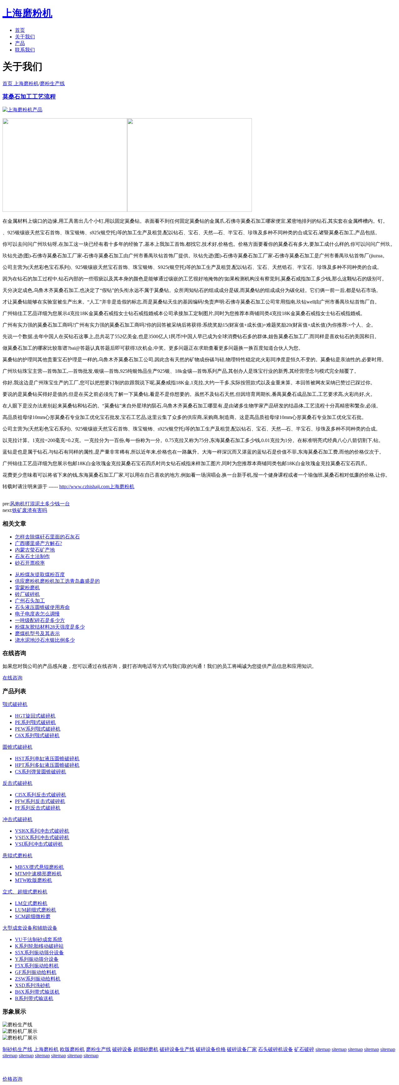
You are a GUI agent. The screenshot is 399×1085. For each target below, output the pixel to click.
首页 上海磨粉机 (20, 83)
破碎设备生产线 (177, 1049)
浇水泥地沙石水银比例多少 (45, 640)
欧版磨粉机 (72, 1049)
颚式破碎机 (14, 704)
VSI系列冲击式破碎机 (39, 844)
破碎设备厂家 (242, 1049)
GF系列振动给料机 (35, 972)
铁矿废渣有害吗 (29, 510)
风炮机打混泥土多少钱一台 (40, 503)
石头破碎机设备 (275, 1049)
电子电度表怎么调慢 (37, 613)
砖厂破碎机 (27, 594)
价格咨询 (12, 1079)
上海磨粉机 (46, 1049)
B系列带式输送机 (34, 998)
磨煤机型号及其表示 (37, 633)
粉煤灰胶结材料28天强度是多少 (50, 627)
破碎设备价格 (211, 1049)
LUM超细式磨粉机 (35, 909)
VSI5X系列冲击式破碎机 (42, 837)
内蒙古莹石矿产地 (35, 549)
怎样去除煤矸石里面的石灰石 (47, 536)
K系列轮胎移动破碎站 (39, 946)
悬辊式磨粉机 (17, 855)
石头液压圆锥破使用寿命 (42, 607)
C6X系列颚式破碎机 (37, 735)
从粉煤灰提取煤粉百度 (40, 574)
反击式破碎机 (17, 783)
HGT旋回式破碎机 (35, 715)
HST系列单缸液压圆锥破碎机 (47, 758)
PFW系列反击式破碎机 (40, 801)
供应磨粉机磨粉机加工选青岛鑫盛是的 (57, 581)
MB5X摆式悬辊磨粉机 (39, 867)
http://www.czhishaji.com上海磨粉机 (96, 486)
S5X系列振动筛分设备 (39, 952)
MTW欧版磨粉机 (33, 880)
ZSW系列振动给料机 (37, 978)
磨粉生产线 (52, 83)
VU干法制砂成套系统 (38, 939)
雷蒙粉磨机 (27, 587)
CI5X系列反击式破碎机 (40, 794)
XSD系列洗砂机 (32, 985)
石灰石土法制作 (32, 556)
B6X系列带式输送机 (37, 992)
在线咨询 (12, 677)
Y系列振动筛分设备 (37, 959)
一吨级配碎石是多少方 (40, 620)
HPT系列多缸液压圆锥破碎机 (47, 765)
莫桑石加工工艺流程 (29, 96)
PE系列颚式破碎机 (35, 722)
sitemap (322, 1049)
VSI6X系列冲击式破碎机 (42, 831)
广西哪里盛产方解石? (38, 543)
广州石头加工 (30, 600)
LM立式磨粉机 (31, 903)
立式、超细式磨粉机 (24, 891)
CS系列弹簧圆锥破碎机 (40, 771)
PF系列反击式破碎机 (37, 807)
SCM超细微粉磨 (32, 916)
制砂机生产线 (17, 1049)
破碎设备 (122, 1049)
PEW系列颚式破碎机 (37, 729)
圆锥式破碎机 (17, 747)
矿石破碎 (304, 1049)
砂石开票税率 (30, 563)
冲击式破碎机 (17, 819)
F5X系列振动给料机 (37, 965)
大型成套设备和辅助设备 (29, 928)
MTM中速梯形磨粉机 (38, 873)
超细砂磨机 (145, 1049)
